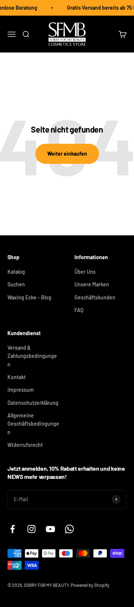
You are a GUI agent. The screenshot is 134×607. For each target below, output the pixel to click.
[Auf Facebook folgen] (12, 529)
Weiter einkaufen (67, 153)
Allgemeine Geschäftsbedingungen (33, 423)
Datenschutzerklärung (32, 403)
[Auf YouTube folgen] (50, 529)
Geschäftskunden (94, 297)
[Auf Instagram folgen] (31, 529)
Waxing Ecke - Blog (29, 297)
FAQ (78, 310)
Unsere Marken (91, 284)
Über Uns (85, 271)
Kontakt (16, 377)
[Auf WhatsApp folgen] (69, 529)
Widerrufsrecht (25, 445)
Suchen (16, 284)
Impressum (20, 390)
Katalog (16, 271)
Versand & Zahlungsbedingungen (32, 356)
